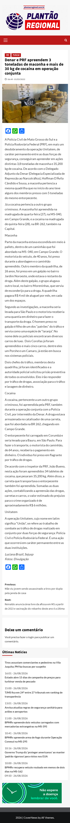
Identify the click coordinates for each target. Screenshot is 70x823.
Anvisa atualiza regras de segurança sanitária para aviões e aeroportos (33, 709)
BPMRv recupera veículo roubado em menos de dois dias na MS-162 (35, 769)
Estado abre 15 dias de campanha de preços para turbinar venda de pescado (32, 679)
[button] (5, 40)
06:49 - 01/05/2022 (16, 79)
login (31, 637)
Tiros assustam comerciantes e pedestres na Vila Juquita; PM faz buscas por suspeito (33, 664)
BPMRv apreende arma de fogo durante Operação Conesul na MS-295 (33, 739)
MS (7, 55)
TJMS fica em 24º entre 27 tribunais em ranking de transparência (34, 694)
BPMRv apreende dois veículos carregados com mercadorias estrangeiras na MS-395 (32, 724)
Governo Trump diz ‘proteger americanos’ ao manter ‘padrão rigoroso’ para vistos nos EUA (35, 754)
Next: (35, 604)
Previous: (34, 589)
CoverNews (30, 817)
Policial (16, 55)
